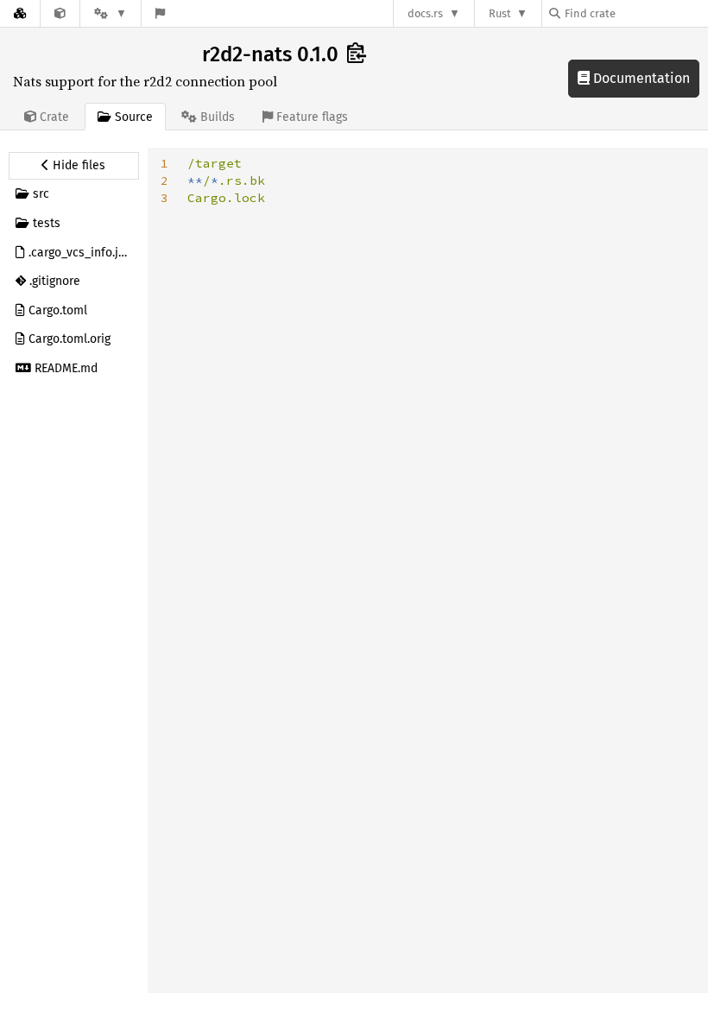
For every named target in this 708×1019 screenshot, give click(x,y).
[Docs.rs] (20, 13)
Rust (500, 13)
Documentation (640, 78)
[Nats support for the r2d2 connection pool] (60, 13)
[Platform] (110, 13)
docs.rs (425, 13)
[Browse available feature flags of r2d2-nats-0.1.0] (160, 13)
